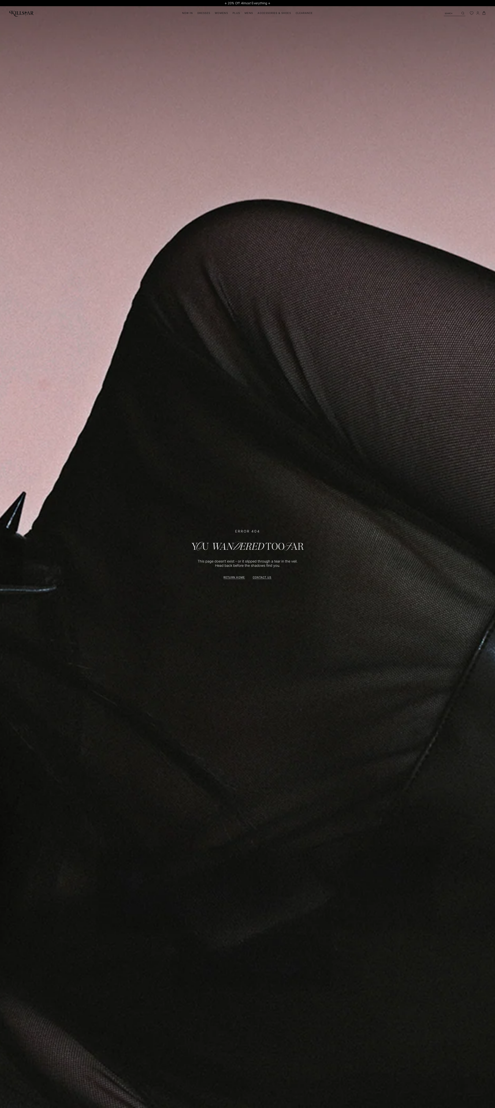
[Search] (462, 13)
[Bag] (484, 13)
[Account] (478, 13)
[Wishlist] (472, 13)
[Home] (21, 13)
